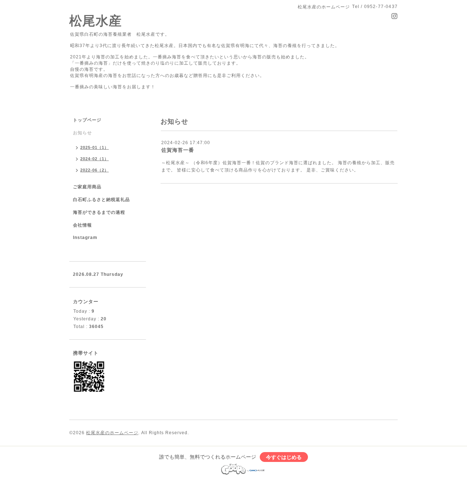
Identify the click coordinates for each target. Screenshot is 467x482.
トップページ (87, 120)
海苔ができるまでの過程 (99, 212)
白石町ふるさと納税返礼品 (101, 199)
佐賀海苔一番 (177, 150)
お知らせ (82, 132)
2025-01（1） (94, 147)
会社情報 (82, 225)
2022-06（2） (94, 170)
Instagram (85, 237)
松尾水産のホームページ (112, 432)
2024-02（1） (94, 159)
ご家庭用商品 (87, 186)
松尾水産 (95, 21)
